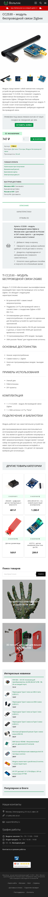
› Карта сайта (12, 883)
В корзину (39, 139)
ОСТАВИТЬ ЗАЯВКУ (24, 125)
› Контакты (30, 892)
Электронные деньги (11, 175)
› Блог (29, 883)
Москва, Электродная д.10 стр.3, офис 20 (22, 812)
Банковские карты (10, 172)
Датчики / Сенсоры (18, 149)
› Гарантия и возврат (31, 888)
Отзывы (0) (24, 218)
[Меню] (35, 3)
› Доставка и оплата (15, 888)
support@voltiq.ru (13, 822)
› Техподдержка (18, 892)
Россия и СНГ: (9, 192)
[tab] (24, 205)
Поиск (41, 574)
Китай (18, 154)
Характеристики (24, 212)
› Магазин (21, 883)
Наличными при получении (14, 167)
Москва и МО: (9, 186)
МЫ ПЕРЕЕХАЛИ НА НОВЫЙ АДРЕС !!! (24, 8)
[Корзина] (45, 3)
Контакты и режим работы (14, 849)
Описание (24, 205)
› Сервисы (36, 883)
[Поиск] (40, 3)
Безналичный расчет (11, 169)
